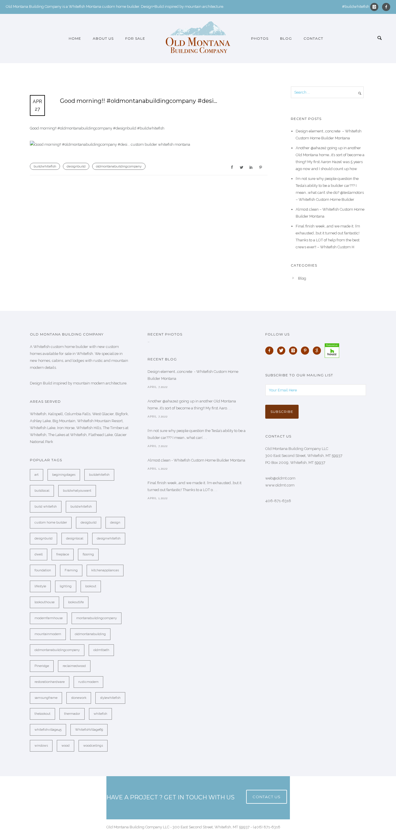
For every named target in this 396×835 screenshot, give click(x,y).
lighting (66, 586)
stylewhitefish (110, 698)
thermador (72, 714)
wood (65, 746)
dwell (38, 554)
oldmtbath (101, 650)
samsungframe (45, 698)
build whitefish (45, 506)
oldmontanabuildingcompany (119, 166)
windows (41, 746)
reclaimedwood (74, 666)
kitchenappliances (105, 570)
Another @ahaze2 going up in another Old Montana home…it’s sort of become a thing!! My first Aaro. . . (192, 404)
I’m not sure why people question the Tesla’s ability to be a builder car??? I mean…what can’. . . (197, 434)
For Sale (135, 38)
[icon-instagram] (375, 7)
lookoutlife (76, 602)
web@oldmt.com (280, 478)
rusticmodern (88, 682)
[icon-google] (318, 351)
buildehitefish (99, 475)
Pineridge (41, 666)
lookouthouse (44, 602)
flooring (88, 554)
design (115, 522)
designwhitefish (109, 538)
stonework (78, 698)
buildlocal (41, 491)
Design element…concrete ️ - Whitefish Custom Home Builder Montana (193, 375)
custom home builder (50, 522)
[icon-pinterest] (306, 351)
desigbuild (89, 522)
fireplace (62, 554)
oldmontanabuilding (90, 634)
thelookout (42, 714)
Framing (71, 570)
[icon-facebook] (386, 7)
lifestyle (40, 586)
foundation (42, 570)
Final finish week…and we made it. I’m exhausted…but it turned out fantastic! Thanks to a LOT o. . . (194, 486)
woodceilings (93, 746)
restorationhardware (49, 682)
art (36, 475)
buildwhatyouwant (77, 491)
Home (75, 38)
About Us (103, 38)
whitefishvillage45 (47, 730)
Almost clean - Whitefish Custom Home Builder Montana (196, 460)
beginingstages (63, 475)
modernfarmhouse (48, 618)
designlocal (74, 538)
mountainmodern (47, 634)
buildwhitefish (45, 166)
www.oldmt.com (280, 485)
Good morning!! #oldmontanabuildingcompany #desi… (138, 100)
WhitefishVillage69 (89, 730)
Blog (286, 38)
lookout (90, 586)
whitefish (100, 714)
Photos (259, 38)
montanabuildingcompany (96, 618)
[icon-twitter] (282, 351)
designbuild (76, 166)
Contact (313, 38)
